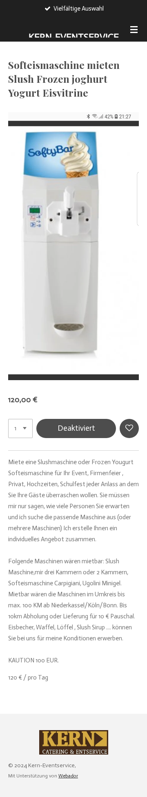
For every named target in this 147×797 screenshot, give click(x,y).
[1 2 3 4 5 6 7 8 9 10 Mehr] (20, 428)
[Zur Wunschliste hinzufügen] (129, 428)
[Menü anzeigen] (134, 29)
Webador (68, 776)
